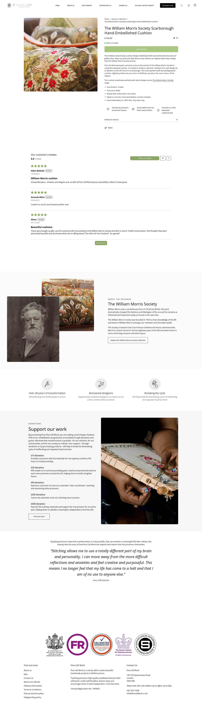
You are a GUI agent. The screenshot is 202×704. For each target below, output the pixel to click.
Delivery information (33, 685)
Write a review (145, 158)
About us (28, 670)
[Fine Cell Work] (20, 5)
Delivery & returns (112, 119)
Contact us (28, 678)
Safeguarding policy (32, 697)
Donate (167, 5)
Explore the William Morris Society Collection (127, 340)
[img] (175, 38)
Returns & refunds (32, 682)
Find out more (39, 516)
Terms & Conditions (32, 689)
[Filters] (163, 158)
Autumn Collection (119, 19)
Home (107, 19)
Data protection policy (33, 693)
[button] (182, 5)
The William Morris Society (163, 80)
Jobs (26, 674)
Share (110, 128)
